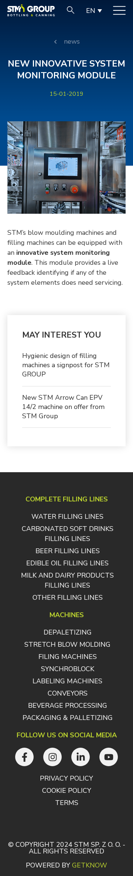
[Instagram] (52, 757)
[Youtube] (108, 757)
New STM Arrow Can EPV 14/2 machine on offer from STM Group (63, 406)
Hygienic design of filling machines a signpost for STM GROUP (66, 365)
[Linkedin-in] (80, 757)
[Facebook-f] (24, 757)
